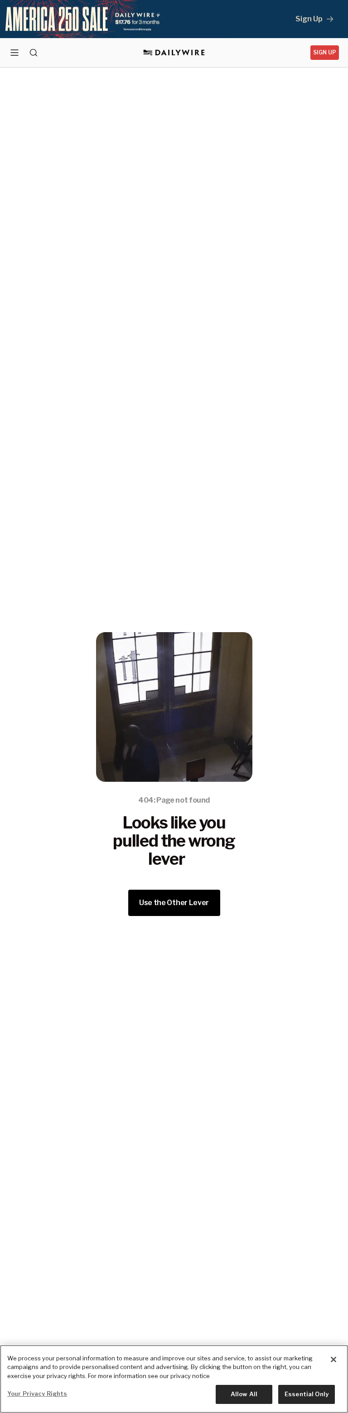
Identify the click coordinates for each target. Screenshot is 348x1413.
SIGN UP (324, 52)
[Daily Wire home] (174, 53)
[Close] (333, 1359)
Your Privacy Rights (37, 1393)
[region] (174, 1379)
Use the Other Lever (174, 902)
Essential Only (307, 1394)
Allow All (244, 1394)
